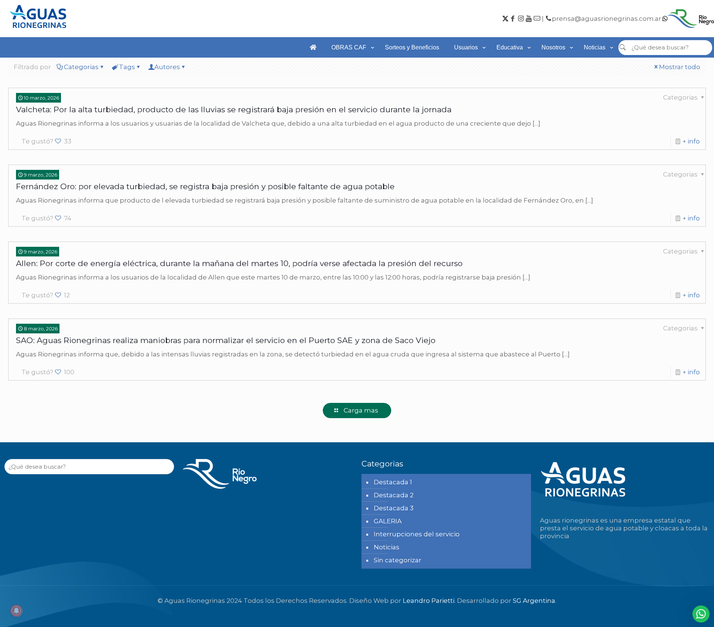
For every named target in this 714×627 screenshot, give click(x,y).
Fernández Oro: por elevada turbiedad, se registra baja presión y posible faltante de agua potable (205, 186)
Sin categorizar (397, 560)
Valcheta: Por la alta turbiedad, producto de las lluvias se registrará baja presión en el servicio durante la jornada (233, 109)
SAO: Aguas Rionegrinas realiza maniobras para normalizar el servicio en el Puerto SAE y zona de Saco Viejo (225, 340)
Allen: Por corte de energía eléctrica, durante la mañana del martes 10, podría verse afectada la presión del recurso (239, 263)
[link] (350, 61)
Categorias (81, 67)
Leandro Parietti (428, 600)
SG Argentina (534, 600)
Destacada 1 (393, 482)
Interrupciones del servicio (417, 534)
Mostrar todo (679, 67)
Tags (127, 67)
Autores (167, 67)
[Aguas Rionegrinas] (39, 30)
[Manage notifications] (16, 611)
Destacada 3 (394, 508)
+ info (691, 141)
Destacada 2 (394, 495)
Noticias (386, 547)
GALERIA (388, 521)
